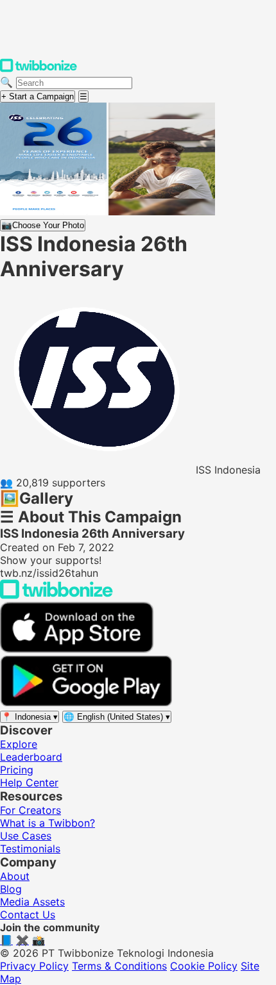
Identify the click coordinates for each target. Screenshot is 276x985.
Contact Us (27, 914)
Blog (11, 888)
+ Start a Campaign (37, 96)
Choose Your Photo (42, 225)
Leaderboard (31, 756)
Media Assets (32, 901)
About (15, 876)
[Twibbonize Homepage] (38, 69)
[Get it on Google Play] (86, 703)
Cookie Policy (203, 965)
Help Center (29, 782)
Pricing (16, 769)
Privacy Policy (34, 965)
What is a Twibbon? (47, 822)
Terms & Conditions (119, 965)
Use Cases (25, 835)
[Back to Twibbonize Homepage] (56, 595)
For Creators (30, 810)
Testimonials (30, 848)
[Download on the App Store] (77, 649)
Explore (18, 744)
